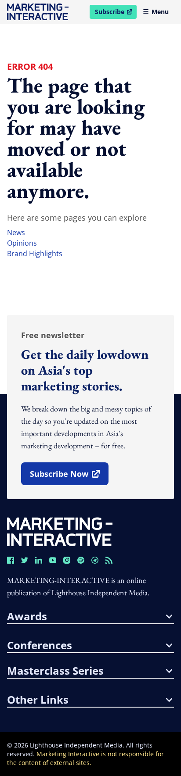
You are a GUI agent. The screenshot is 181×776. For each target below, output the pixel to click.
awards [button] (27, 616)
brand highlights (34, 253)
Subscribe (115, 13)
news (16, 232)
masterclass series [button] (55, 671)
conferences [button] (39, 645)
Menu (160, 11)
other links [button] (38, 700)
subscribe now (69, 476)
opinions (22, 243)
